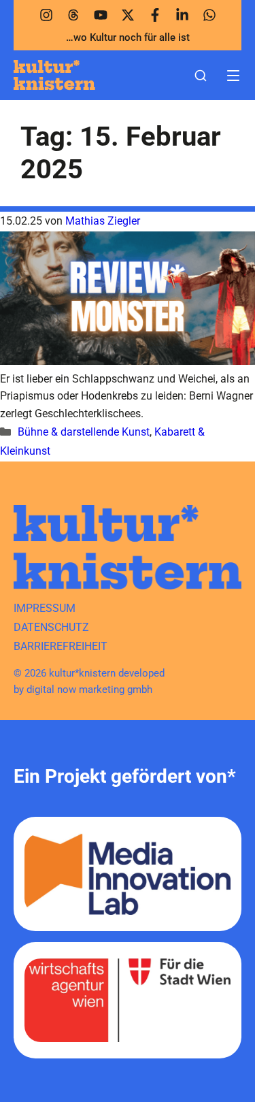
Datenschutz (51, 627)
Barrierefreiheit (60, 646)
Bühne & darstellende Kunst (84, 431)
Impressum (44, 608)
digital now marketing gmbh (89, 689)
